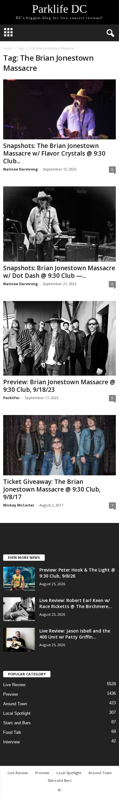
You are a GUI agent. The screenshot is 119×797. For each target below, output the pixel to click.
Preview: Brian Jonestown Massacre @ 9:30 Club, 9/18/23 (59, 386)
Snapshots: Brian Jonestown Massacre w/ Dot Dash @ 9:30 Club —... (59, 272)
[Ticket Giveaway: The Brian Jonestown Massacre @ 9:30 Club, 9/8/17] (59, 445)
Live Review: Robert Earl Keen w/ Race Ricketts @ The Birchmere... (75, 603)
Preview (10, 694)
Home (7, 48)
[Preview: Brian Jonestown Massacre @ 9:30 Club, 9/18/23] (59, 338)
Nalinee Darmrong (20, 169)
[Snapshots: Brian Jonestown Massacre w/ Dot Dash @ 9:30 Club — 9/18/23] (59, 224)
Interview (11, 742)
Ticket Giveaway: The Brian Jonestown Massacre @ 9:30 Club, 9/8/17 (52, 489)
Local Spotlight (16, 713)
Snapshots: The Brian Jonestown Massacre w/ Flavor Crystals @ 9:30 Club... (54, 153)
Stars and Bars (17, 722)
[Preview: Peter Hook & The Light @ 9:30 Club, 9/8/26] (19, 579)
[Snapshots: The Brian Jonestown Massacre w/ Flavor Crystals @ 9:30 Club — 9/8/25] (59, 109)
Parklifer (11, 397)
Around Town (15, 703)
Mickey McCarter (18, 505)
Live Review (14, 684)
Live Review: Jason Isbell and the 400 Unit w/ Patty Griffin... (74, 634)
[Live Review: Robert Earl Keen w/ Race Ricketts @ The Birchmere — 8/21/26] (19, 609)
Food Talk (12, 732)
